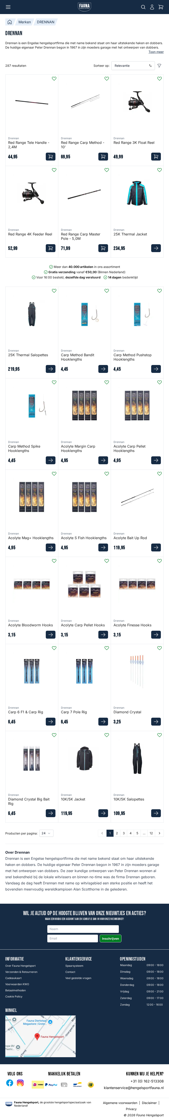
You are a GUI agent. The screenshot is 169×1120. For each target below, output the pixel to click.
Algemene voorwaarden (120, 1103)
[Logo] (84, 7)
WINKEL (11, 1010)
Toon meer (156, 52)
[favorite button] (54, 79)
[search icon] (143, 7)
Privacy (131, 1109)
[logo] (8, 1104)
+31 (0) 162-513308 (147, 1081)
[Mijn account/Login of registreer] (152, 7)
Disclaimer (149, 1103)
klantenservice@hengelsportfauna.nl (134, 1088)
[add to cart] (50, 157)
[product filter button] (159, 65)
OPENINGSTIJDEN (132, 959)
